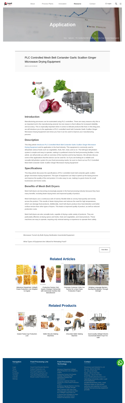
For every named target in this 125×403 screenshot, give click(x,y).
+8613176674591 (92, 371)
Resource (77, 4)
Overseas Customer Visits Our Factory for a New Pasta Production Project (74, 289)
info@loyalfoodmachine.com (97, 377)
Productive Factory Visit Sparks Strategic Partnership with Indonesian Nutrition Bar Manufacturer (50, 290)
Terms (14, 369)
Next (108, 279)
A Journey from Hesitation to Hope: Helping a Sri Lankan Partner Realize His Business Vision (67, 396)
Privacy (14, 371)
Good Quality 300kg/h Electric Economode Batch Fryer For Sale (98, 335)
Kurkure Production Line (37, 369)
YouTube (15, 375)
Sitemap (15, 379)
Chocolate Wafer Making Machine (74, 335)
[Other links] (120, 3)
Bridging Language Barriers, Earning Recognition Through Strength (98, 289)
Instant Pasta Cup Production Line (27, 335)
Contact (92, 4)
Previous (17, 279)
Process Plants (47, 4)
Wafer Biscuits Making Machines (50, 335)
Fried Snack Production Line (39, 373)
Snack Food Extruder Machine (39, 367)
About (32, 4)
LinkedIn (15, 377)
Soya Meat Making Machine (38, 375)
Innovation (62, 4)
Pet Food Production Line (38, 371)
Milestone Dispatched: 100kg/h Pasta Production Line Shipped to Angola (26, 289)
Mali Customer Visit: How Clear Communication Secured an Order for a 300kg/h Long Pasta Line (67, 391)
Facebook (15, 373)
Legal (14, 367)
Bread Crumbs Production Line (39, 377)
